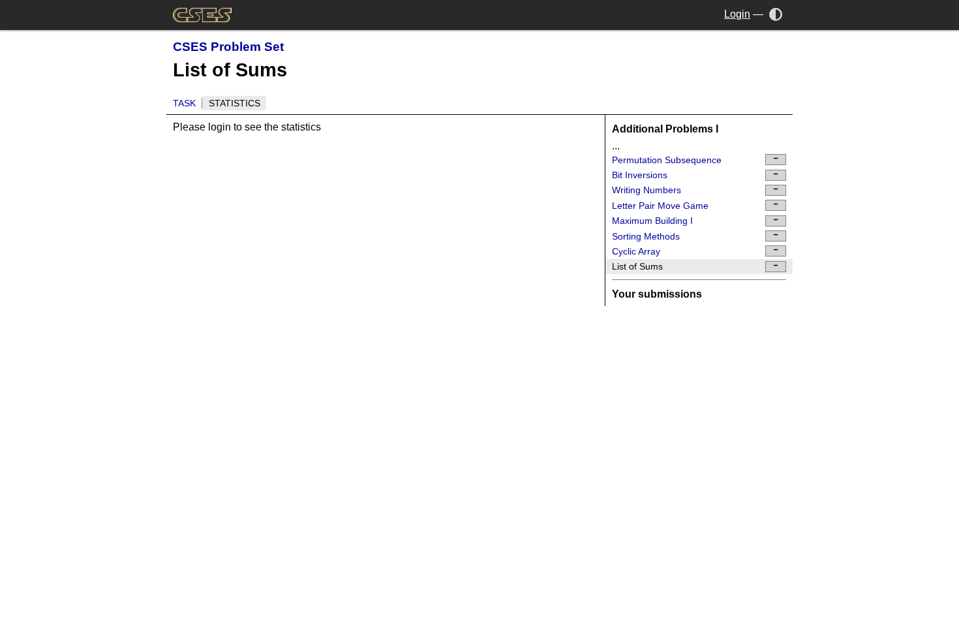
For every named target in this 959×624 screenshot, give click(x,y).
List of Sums (637, 266)
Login (737, 14)
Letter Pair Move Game (660, 205)
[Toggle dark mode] (776, 14)
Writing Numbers (646, 190)
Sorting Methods (646, 236)
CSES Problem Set (228, 47)
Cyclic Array (636, 251)
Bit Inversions (639, 175)
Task (184, 103)
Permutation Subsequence (667, 160)
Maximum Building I (652, 220)
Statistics (234, 103)
